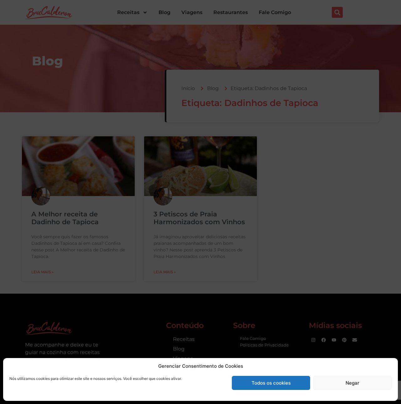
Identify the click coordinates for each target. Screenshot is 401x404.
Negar (352, 383)
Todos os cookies (271, 383)
